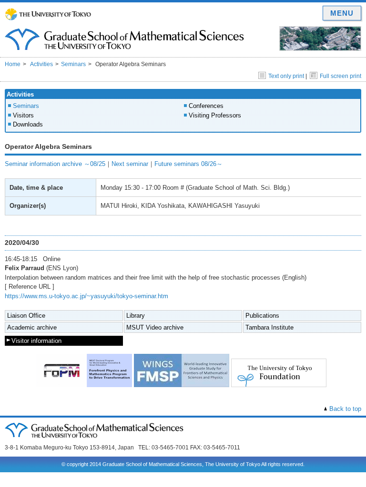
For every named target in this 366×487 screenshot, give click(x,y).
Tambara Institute (269, 327)
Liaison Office (26, 315)
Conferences (206, 105)
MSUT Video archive (154, 327)
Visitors (23, 115)
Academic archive (32, 327)
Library (135, 315)
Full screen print (340, 76)
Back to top (345, 408)
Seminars (73, 64)
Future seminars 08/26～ (188, 163)
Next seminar (130, 163)
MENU (342, 13)
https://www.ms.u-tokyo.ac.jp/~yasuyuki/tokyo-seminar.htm (86, 296)
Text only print (286, 76)
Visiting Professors (215, 115)
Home (12, 64)
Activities (41, 64)
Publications (262, 315)
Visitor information (36, 341)
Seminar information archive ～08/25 (55, 163)
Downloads (28, 124)
